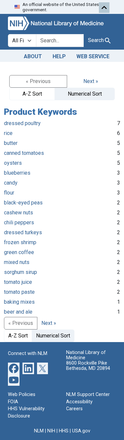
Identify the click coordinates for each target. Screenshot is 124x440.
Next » (90, 81)
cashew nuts (18, 212)
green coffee (19, 252)
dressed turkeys (23, 232)
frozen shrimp (20, 242)
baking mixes (19, 302)
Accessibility (79, 402)
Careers (74, 409)
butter (11, 143)
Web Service (92, 56)
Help (59, 56)
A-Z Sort (32, 94)
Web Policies (21, 394)
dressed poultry (22, 123)
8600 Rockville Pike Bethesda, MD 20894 (88, 365)
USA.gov (81, 431)
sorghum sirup (20, 272)
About (33, 56)
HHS (63, 431)
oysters (13, 163)
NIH (51, 431)
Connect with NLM (27, 353)
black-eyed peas (23, 202)
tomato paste (19, 292)
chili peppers (19, 222)
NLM (39, 431)
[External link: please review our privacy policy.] (14, 368)
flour (9, 193)
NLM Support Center (88, 394)
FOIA (13, 402)
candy (11, 183)
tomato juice (18, 282)
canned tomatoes (24, 153)
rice (8, 133)
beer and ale (18, 312)
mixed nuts (16, 262)
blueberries (17, 173)
